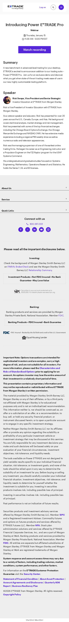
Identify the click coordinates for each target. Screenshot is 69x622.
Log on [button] (42, 7)
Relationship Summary (40, 270)
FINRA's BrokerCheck (18, 266)
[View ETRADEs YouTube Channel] (41, 229)
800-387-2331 (34, 224)
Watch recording (34, 49)
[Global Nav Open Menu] (61, 7)
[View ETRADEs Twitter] (27, 229)
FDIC (60, 315)
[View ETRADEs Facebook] (20, 229)
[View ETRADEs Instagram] (48, 229)
